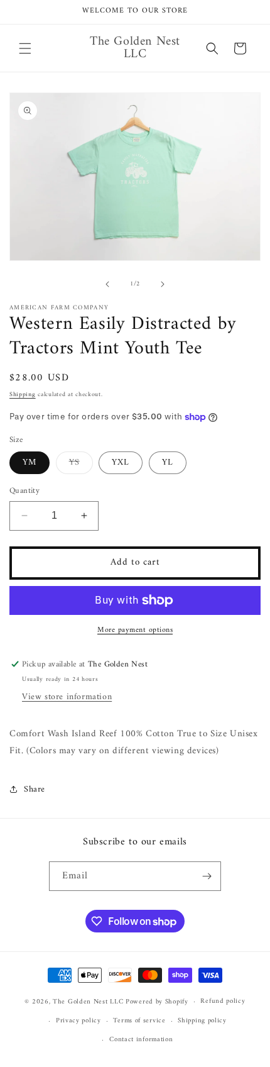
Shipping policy (202, 1021)
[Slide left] (107, 284)
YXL (120, 462)
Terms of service (139, 1021)
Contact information (141, 1040)
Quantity (24, 491)
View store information (67, 697)
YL (167, 462)
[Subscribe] (206, 876)
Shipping (22, 394)
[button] (25, 48)
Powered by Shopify (157, 1002)
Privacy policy (78, 1021)
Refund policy (222, 1001)
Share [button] (34, 789)
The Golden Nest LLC (88, 1002)
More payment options (135, 630)
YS (81, 464)
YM (29, 462)
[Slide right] (162, 284)
